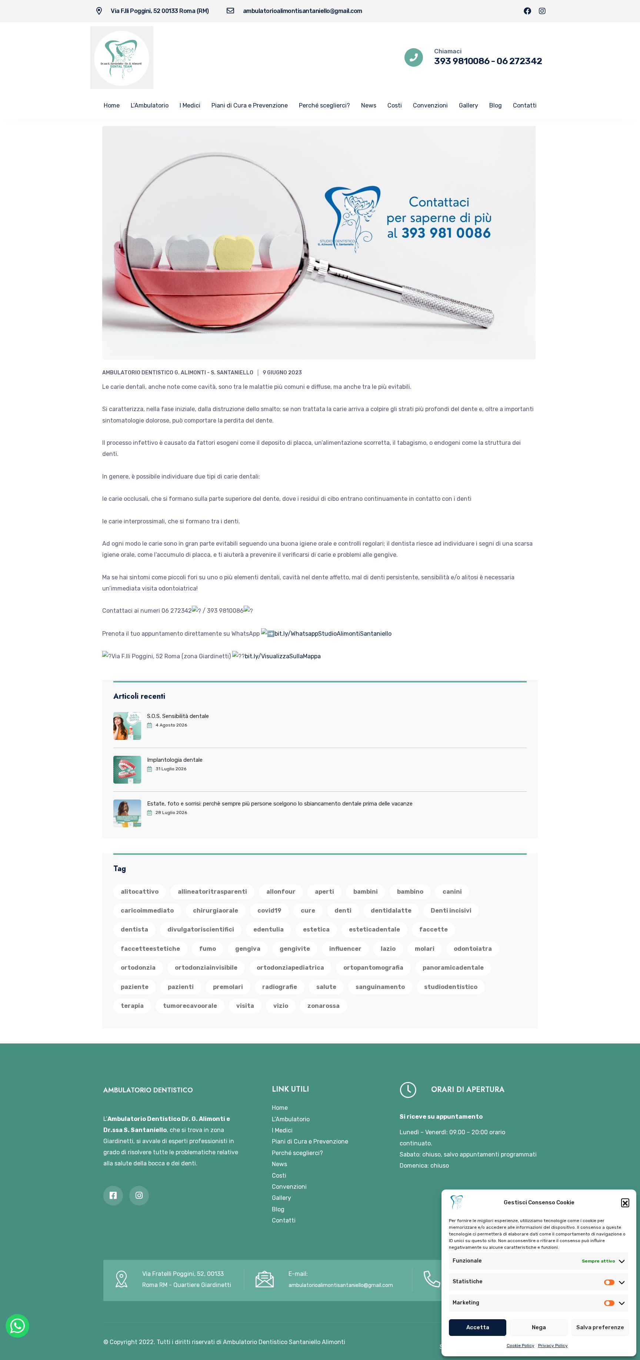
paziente (135, 986)
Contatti (525, 105)
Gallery (468, 105)
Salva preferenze (600, 1327)
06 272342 (519, 61)
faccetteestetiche (150, 948)
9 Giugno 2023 (282, 373)
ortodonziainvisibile (206, 967)
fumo (207, 948)
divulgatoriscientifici (200, 929)
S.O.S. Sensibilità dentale (178, 716)
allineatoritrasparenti (212, 891)
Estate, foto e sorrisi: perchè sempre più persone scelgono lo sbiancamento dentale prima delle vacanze (280, 803)
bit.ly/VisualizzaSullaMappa (283, 656)
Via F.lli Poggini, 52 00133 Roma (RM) (160, 10)
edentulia (268, 929)
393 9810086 (462, 61)
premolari (228, 986)
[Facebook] (527, 11)
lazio (388, 948)
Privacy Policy (553, 1345)
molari (424, 948)
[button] (625, 1202)
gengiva (247, 948)
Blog (495, 105)
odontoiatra (473, 948)
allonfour (281, 891)
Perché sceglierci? (324, 105)
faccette (433, 929)
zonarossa (323, 1005)
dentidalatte (391, 910)
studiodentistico (450, 986)
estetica (316, 929)
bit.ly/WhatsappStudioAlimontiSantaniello (332, 633)
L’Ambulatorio (150, 105)
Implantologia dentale (175, 760)
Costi (394, 105)
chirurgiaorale (215, 910)
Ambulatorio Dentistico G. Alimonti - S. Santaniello (177, 373)
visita (245, 1005)
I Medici (190, 105)
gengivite (295, 948)
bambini (365, 891)
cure (308, 910)
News (368, 105)
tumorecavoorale (190, 1005)
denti (342, 910)
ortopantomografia (373, 967)
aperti (324, 891)
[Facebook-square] (113, 1195)
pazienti (181, 986)
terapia (132, 1005)
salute (326, 986)
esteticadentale (374, 929)
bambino (410, 891)
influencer (345, 948)
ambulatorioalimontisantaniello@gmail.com (302, 10)
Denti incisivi (451, 910)
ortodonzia (138, 967)
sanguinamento (380, 986)
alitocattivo (140, 891)
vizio (280, 1005)
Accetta (477, 1327)
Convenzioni (430, 105)
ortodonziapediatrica (290, 967)
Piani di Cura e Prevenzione (249, 105)
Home (112, 105)
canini (452, 891)
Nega (539, 1327)
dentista (134, 929)
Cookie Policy (520, 1345)
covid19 (269, 910)
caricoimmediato (147, 910)
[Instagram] (542, 11)
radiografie (279, 986)
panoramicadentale (453, 967)
